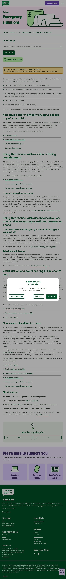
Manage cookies (17, 296)
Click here (23, 288)
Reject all (38, 296)
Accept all (51, 296)
